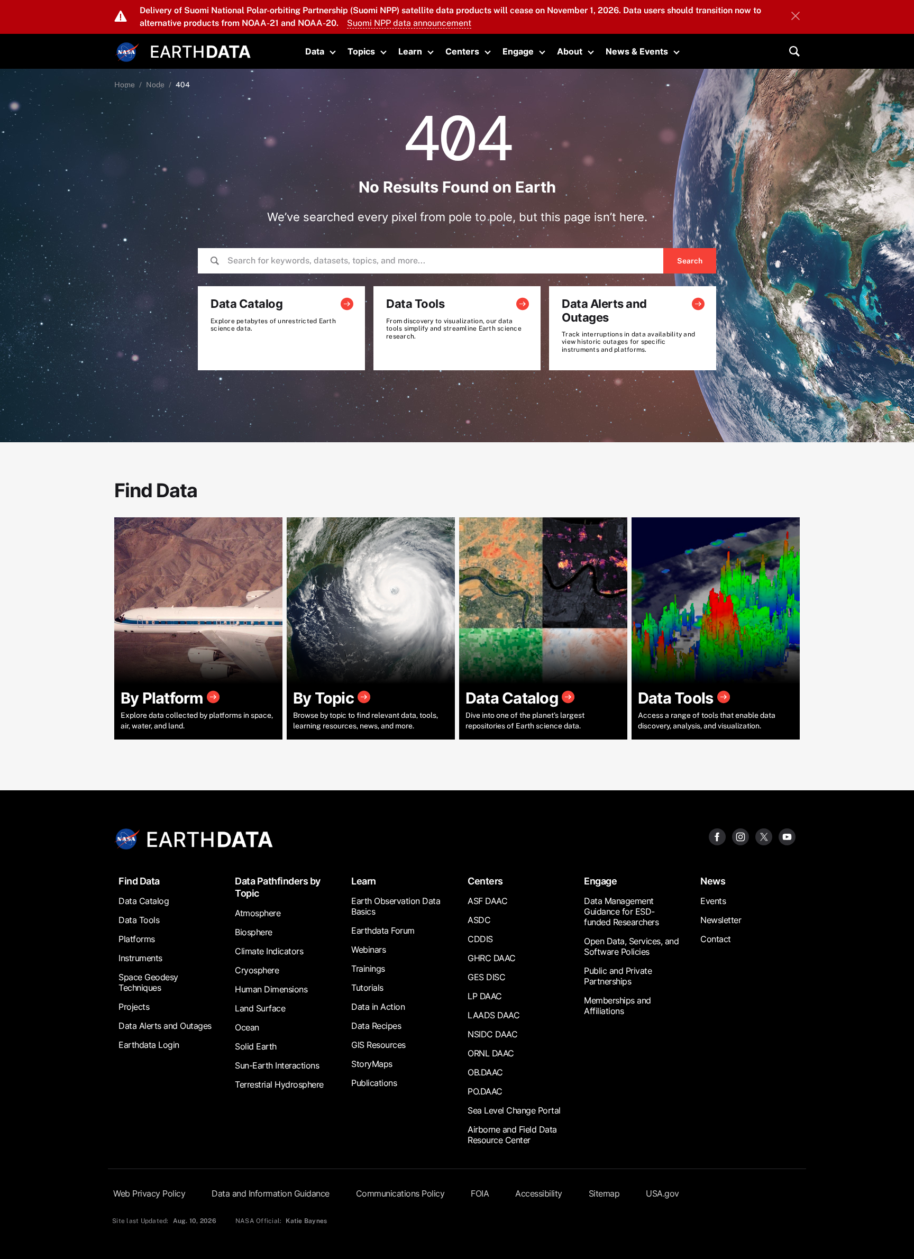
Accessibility (538, 1193)
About (569, 51)
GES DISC (486, 977)
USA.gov (662, 1193)
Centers (462, 51)
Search (689, 261)
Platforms (136, 939)
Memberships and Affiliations (617, 1005)
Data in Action (378, 1006)
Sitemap (604, 1193)
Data (314, 51)
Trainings (368, 968)
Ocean (247, 1027)
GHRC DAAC (492, 958)
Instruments (140, 958)
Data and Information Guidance (271, 1193)
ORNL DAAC (491, 1053)
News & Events (637, 51)
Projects (133, 1006)
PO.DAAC (485, 1091)
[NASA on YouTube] (787, 836)
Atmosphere (257, 913)
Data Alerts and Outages (165, 1025)
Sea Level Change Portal (514, 1110)
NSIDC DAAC (492, 1034)
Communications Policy (400, 1193)
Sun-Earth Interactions (277, 1065)
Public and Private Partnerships (618, 976)
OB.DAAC (485, 1072)
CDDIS (480, 939)
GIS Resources (378, 1044)
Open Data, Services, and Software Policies (631, 946)
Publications (374, 1083)
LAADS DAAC (493, 1015)
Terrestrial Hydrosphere (279, 1084)
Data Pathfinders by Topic (278, 887)
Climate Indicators (269, 951)
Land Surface (260, 1008)
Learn (410, 51)
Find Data (139, 881)
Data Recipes (376, 1025)
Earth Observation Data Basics (395, 906)
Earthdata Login (148, 1044)
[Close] (795, 17)
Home (124, 84)
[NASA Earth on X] (763, 836)
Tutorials (367, 987)
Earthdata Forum (383, 930)
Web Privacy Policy (149, 1193)
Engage (518, 51)
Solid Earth (256, 1046)
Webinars (368, 949)
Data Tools (138, 920)
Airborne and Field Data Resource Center (512, 1134)
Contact (715, 939)
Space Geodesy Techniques (148, 982)
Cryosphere (257, 970)
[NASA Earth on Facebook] (717, 836)
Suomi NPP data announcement (409, 23)
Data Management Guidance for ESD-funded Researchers (621, 911)
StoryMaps (371, 1064)
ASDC (479, 920)
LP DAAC (485, 996)
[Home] (201, 50)
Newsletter (720, 920)
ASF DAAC (487, 901)
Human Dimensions (271, 989)
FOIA (480, 1193)
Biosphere (253, 932)
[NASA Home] (127, 52)
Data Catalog (143, 901)
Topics (361, 51)
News (712, 881)
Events (713, 901)
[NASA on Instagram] (740, 836)
